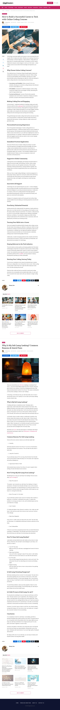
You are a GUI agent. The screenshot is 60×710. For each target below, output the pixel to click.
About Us (34, 702)
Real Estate (20, 7)
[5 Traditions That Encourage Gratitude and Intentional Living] (7, 678)
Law (49, 7)
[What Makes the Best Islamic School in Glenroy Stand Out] (33, 300)
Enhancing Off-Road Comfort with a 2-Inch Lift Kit (20, 684)
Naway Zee (8, 22)
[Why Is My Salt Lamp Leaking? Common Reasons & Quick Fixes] (20, 370)
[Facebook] (3, 59)
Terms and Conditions (25, 702)
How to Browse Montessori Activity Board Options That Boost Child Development (6, 324)
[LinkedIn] (3, 65)
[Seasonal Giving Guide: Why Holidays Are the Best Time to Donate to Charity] (33, 317)
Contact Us (41, 702)
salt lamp (21, 385)
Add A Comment (20, 333)
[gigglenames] (8, 3)
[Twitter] (3, 62)
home (15, 429)
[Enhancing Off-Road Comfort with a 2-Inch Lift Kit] (20, 678)
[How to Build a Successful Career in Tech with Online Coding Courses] (20, 41)
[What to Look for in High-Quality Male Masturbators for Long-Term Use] (33, 661)
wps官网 (21, 253)
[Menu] (2, 7)
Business (45, 7)
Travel (15, 7)
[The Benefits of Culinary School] (7, 300)
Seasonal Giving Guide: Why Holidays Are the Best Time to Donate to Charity (33, 323)
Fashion (40, 7)
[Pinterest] (3, 68)
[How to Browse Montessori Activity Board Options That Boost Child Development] (7, 317)
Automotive (35, 7)
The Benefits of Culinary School (7, 305)
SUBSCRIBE (50, 2)
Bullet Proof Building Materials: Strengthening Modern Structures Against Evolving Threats (7, 668)
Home (6, 7)
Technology (10, 7)
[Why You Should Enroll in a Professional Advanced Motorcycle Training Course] (20, 317)
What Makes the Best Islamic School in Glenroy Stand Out (32, 306)
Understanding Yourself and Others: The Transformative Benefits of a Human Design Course (20, 307)
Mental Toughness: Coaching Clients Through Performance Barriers (33, 684)
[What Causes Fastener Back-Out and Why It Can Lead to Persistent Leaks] (20, 661)
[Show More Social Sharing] (29, 27)
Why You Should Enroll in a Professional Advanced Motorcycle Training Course (20, 323)
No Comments (31, 22)
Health (25, 7)
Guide (4, 342)
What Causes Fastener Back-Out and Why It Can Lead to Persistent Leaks (20, 667)
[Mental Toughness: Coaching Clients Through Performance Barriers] (33, 678)
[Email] (3, 71)
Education (30, 7)
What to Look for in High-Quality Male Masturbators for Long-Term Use (33, 667)
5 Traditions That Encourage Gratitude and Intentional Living (7, 684)
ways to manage (13, 477)
